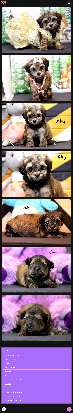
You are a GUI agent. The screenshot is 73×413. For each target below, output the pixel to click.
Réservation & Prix (10, 367)
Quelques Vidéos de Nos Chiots (14, 388)
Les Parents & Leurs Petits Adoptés (15, 379)
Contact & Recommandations (13, 400)
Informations (8, 371)
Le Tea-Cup (8, 384)
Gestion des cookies (36, 410)
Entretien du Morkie (10, 359)
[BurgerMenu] (69, 2)
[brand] (4, 2)
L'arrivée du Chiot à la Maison (13, 396)
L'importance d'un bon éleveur (13, 375)
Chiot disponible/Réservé (12, 355)
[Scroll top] (69, 409)
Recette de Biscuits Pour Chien (13, 392)
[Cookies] (4, 409)
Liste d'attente (9, 363)
